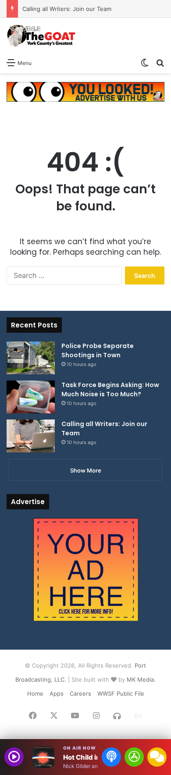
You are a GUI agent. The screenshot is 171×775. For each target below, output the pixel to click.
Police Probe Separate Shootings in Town (97, 350)
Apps (57, 693)
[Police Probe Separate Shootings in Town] (31, 357)
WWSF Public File (120, 693)
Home (35, 693)
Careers (80, 693)
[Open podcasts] (111, 757)
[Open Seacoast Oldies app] (134, 757)
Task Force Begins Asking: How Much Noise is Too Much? (110, 389)
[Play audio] (14, 757)
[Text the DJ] (157, 757)
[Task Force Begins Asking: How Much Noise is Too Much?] (31, 396)
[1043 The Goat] (42, 35)
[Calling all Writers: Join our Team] (31, 435)
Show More (85, 470)
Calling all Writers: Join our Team (66, 8)
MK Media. (141, 679)
